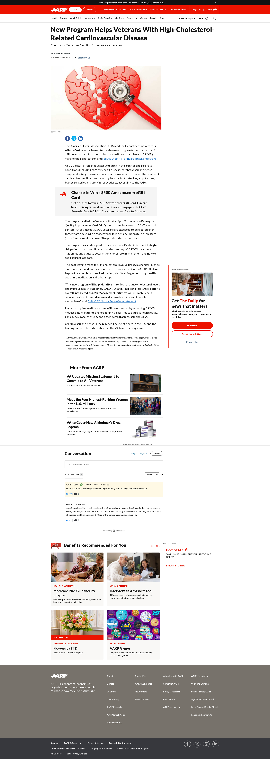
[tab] (74, 475)
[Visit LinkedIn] (215, 744)
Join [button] (75, 9)
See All (154, 546)
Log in (134, 453)
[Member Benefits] (57, 546)
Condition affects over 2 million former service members (86, 45)
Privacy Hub (192, 341)
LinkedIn (81, 139)
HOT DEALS (175, 550)
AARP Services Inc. (172, 707)
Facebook (68, 139)
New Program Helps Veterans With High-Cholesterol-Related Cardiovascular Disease (132, 33)
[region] (114, 493)
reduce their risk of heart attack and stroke (129, 158)
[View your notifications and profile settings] (162, 474)
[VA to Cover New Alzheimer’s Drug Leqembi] (145, 429)
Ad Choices (56, 753)
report (156, 520)
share (158, 494)
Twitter (74, 139)
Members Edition (158, 9)
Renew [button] (90, 9)
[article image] (203, 18)
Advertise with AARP (173, 676)
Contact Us (140, 676)
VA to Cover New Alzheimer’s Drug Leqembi (94, 424)
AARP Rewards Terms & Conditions (68, 748)
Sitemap (54, 743)
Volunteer (111, 691)
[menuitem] (54, 20)
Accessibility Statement (120, 743)
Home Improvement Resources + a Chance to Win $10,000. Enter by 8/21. (131, 2)
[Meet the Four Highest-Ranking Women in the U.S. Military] (145, 406)
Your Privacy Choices (77, 753)
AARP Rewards (114, 707)
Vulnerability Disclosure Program (133, 748)
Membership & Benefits (115, 9)
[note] (106, 132)
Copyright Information (101, 748)
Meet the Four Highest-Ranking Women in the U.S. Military (97, 401)
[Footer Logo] (73, 676)
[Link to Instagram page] (206, 744)
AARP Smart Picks (138, 9)
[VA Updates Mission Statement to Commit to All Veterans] (145, 383)
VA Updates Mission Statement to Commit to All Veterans (93, 378)
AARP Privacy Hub (73, 743)
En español (84, 58)
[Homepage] (59, 10)
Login (209, 9)
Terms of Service (95, 743)
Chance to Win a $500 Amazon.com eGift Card (108, 195)
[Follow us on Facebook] (187, 744)
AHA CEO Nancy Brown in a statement (112, 301)
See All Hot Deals (175, 565)
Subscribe (192, 325)
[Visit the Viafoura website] (119, 530)
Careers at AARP (171, 683)
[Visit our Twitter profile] (197, 744)
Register (197, 9)
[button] (214, 18)
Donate (110, 683)
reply (69, 494)
